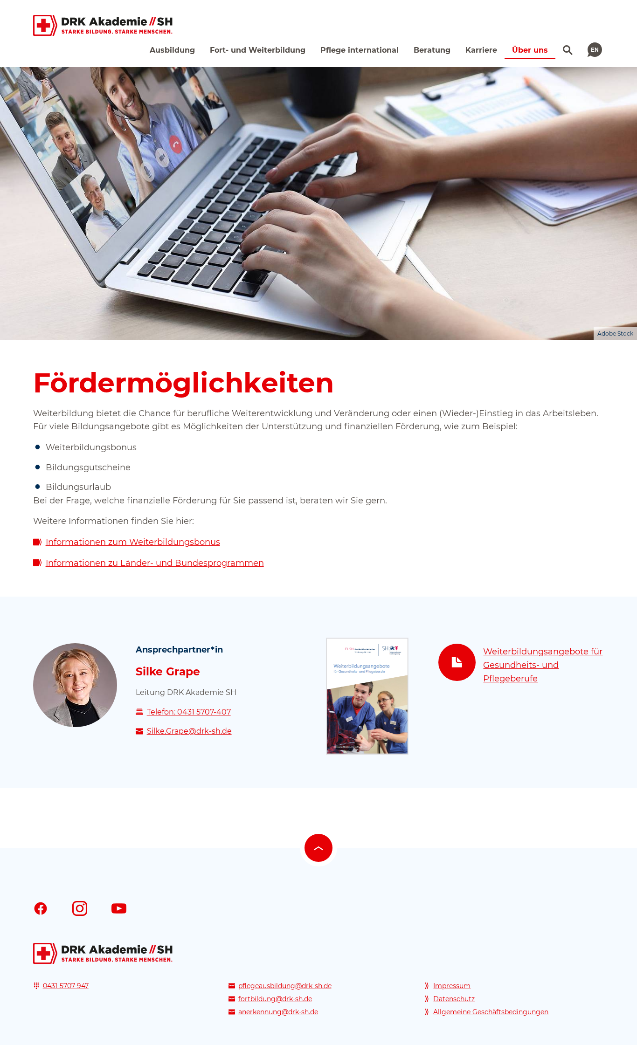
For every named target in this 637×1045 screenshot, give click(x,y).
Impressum (452, 986)
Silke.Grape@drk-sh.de (189, 731)
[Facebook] (40, 908)
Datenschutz (454, 999)
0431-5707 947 (66, 986)
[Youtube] (118, 908)
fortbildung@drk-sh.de (275, 999)
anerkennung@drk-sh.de (278, 1012)
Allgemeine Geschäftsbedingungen (490, 1012)
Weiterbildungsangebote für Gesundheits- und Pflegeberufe (542, 665)
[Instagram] (79, 908)
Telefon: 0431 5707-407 (189, 712)
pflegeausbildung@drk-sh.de (285, 986)
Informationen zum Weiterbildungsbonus (133, 542)
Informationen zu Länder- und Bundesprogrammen (155, 563)
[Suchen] (566, 49)
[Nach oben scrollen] (318, 847)
